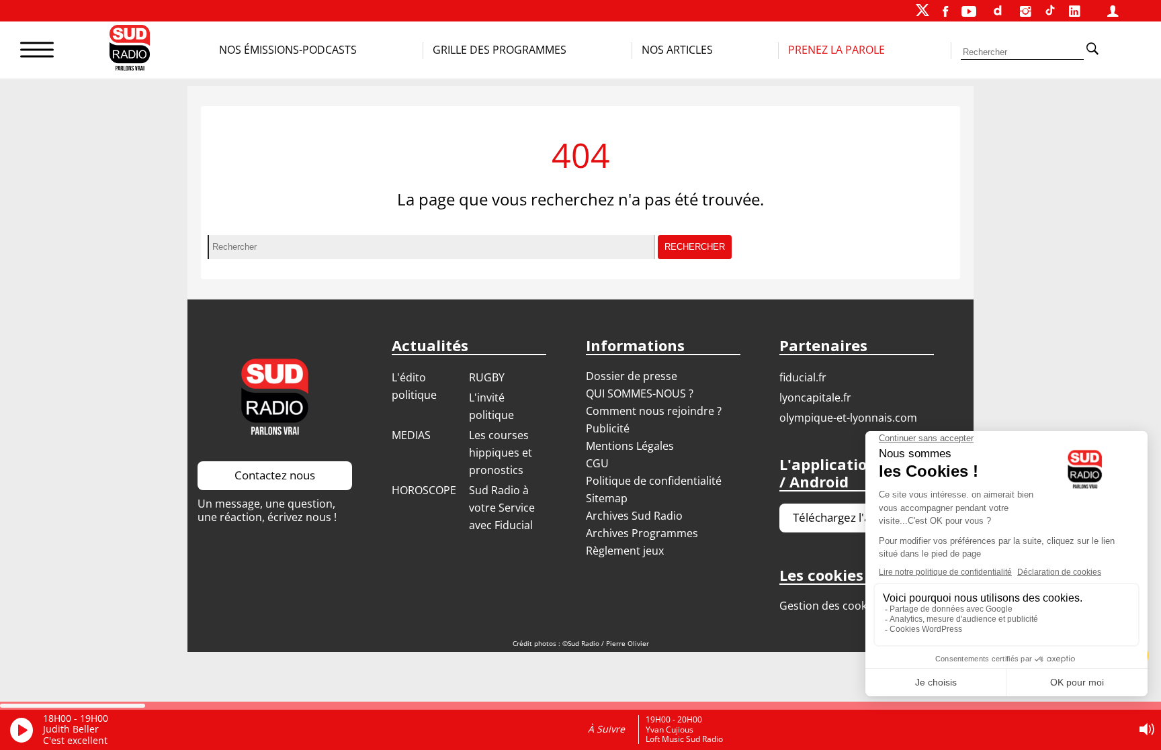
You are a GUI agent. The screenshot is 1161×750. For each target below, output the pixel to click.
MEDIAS (411, 435)
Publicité (608, 428)
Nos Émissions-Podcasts (288, 49)
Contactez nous (274, 475)
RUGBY (487, 377)
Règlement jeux (625, 550)
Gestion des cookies (830, 605)
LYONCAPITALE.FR (815, 397)
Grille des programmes (499, 49)
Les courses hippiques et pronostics (500, 452)
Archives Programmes (642, 533)
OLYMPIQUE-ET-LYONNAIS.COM (848, 417)
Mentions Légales (630, 445)
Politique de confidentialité (654, 480)
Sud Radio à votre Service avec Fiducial (502, 507)
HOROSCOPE (424, 490)
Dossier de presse (631, 376)
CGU (597, 463)
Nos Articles (677, 49)
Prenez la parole (836, 49)
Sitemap (607, 498)
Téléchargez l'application (856, 517)
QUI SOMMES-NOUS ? (639, 393)
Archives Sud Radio (634, 515)
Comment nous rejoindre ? (655, 411)
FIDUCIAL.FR (802, 377)
